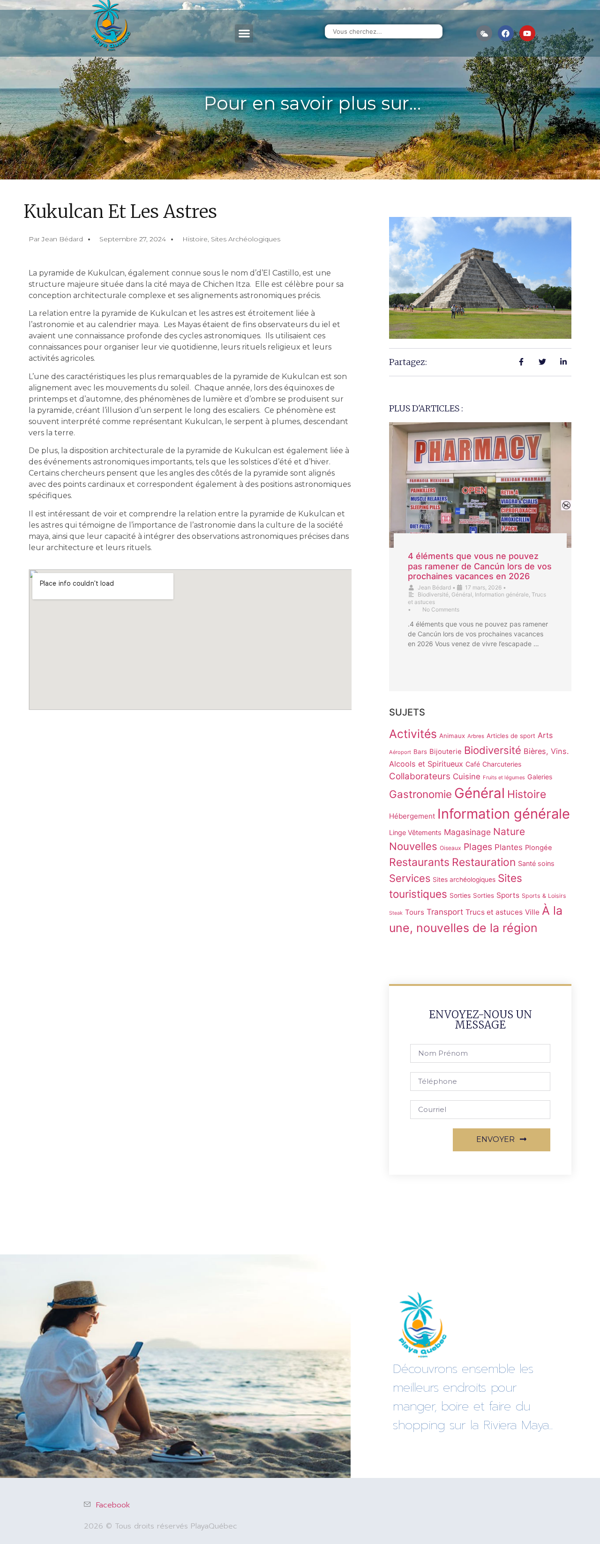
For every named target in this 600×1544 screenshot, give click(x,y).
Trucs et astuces (494, 912)
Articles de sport (511, 735)
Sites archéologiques (245, 239)
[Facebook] (506, 33)
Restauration (484, 862)
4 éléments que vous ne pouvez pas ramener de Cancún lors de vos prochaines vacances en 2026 (480, 566)
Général (461, 594)
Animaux (452, 735)
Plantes (509, 847)
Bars (420, 751)
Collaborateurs (419, 776)
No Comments (440, 609)
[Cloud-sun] (484, 33)
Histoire (195, 239)
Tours (414, 912)
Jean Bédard (434, 587)
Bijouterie (445, 751)
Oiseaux (450, 847)
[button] (244, 33)
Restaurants (419, 862)
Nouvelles (413, 846)
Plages (478, 846)
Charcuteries (501, 764)
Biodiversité (433, 594)
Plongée (538, 847)
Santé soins (536, 863)
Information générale (502, 594)
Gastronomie (420, 794)
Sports (507, 895)
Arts (545, 735)
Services (409, 878)
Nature (509, 831)
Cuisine (466, 776)
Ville (532, 912)
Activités (413, 734)
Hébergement (412, 816)
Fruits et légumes (504, 777)
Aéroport (400, 752)
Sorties (460, 895)
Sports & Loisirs (544, 895)
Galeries (539, 777)
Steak (396, 913)
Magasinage (467, 832)
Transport (445, 912)
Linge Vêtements (415, 832)
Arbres (475, 736)
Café (472, 764)
